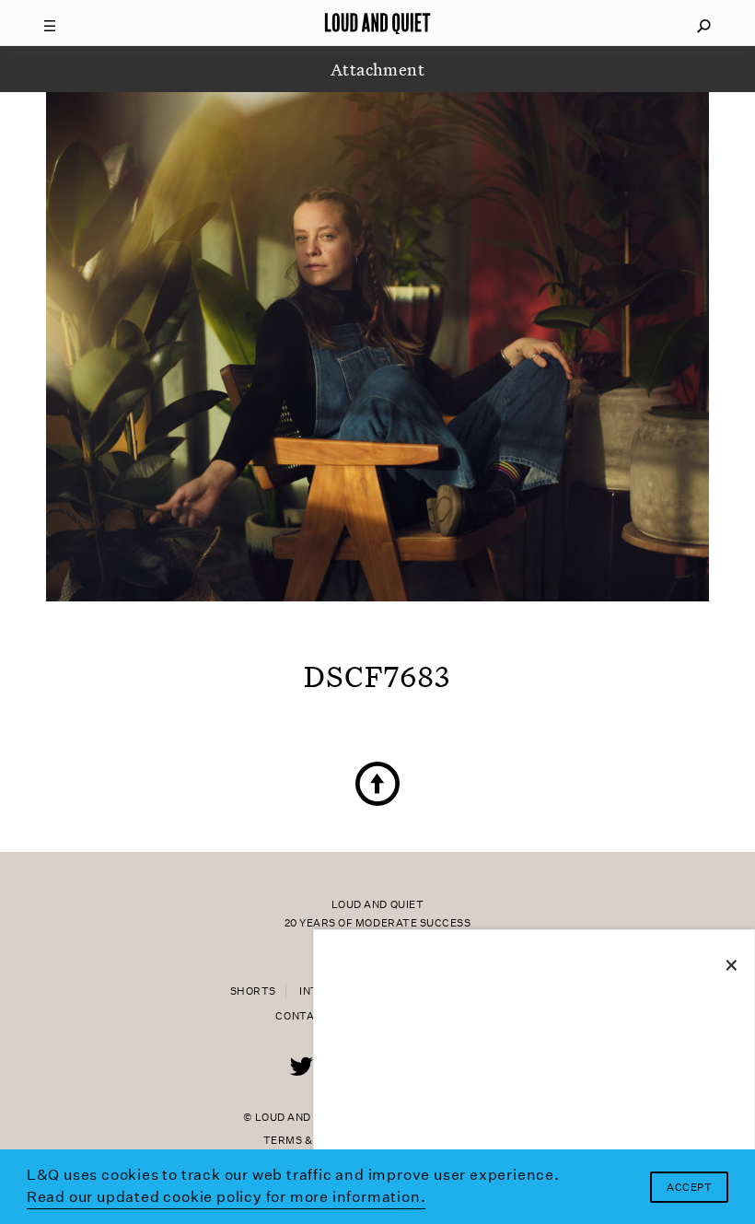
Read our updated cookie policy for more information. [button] (226, 1197)
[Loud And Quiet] (377, 23)
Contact (302, 1016)
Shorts (253, 991)
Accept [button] (689, 1188)
